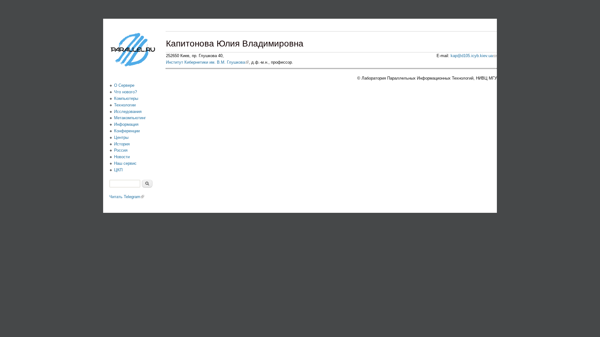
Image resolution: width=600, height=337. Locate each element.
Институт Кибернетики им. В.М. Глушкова (207, 62)
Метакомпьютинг (130, 117)
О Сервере (124, 85)
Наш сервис (125, 163)
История (122, 144)
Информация (126, 124)
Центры (121, 137)
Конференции (127, 131)
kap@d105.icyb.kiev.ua (474, 55)
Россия (121, 150)
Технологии (125, 105)
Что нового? (125, 92)
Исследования (128, 111)
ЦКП (118, 170)
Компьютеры (126, 98)
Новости (122, 156)
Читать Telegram (126, 196)
